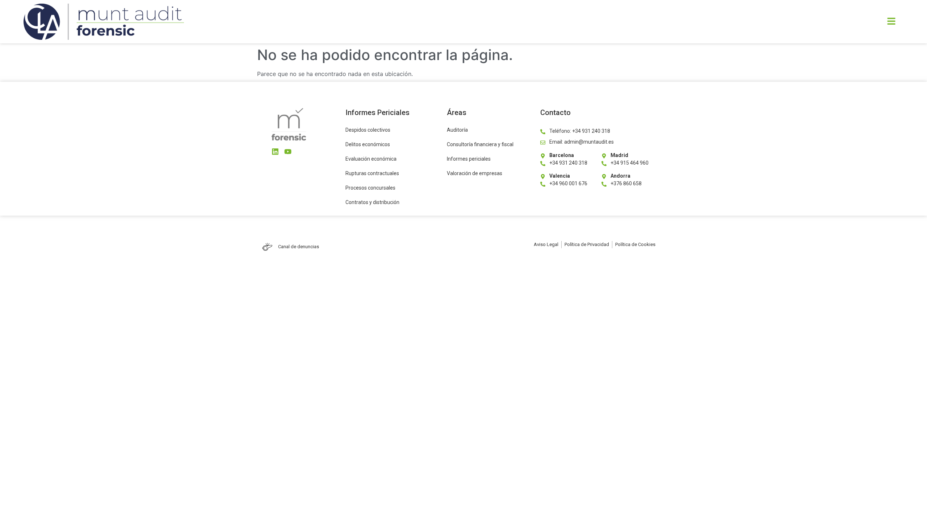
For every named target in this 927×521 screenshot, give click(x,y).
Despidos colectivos (367, 130)
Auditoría (457, 130)
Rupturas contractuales (372, 173)
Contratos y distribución (372, 202)
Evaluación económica (371, 159)
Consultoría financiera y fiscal (480, 144)
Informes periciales (469, 159)
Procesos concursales (370, 188)
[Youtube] (287, 151)
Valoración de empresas (474, 173)
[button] (624, 21)
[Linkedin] (275, 151)
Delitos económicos (367, 144)
